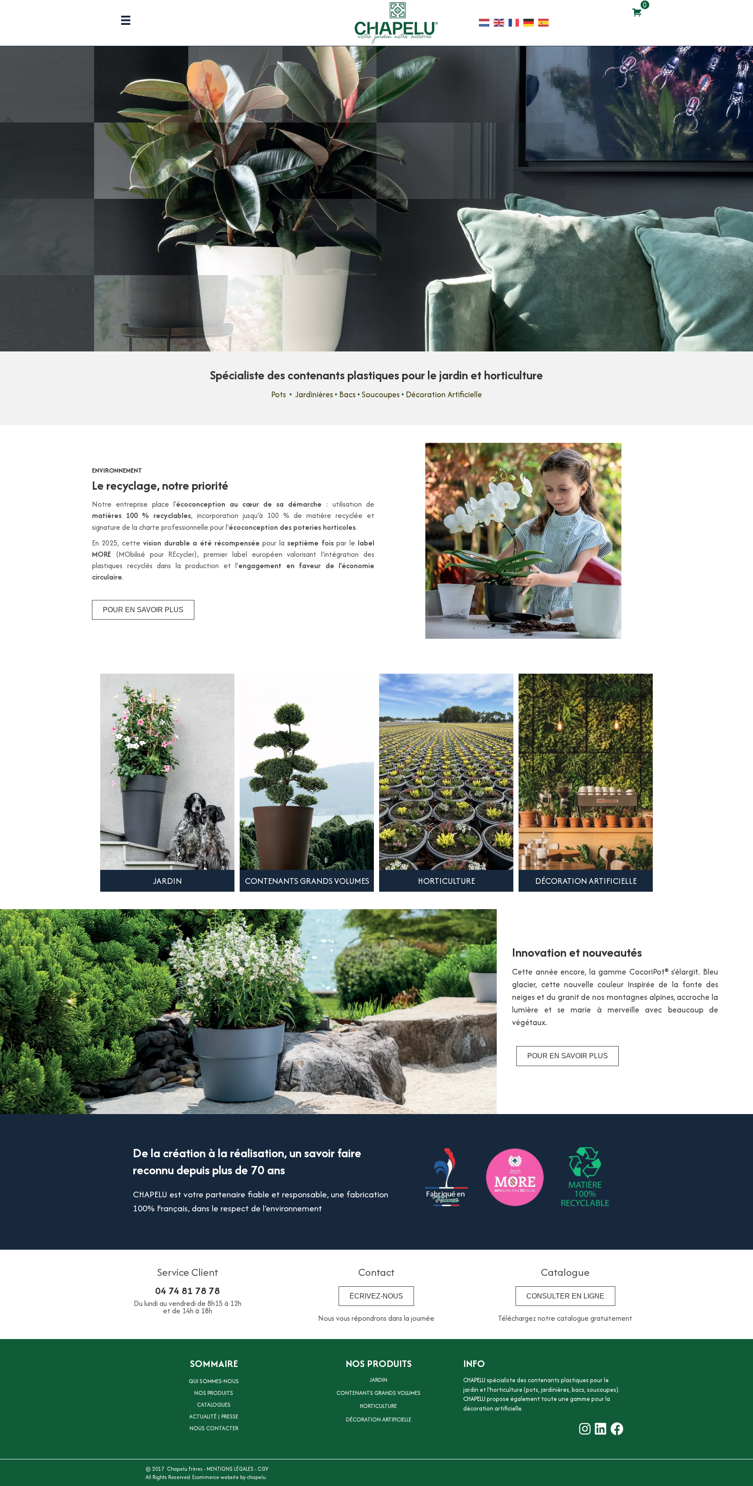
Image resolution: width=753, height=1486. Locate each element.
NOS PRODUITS (213, 1393)
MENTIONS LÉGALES (230, 1468)
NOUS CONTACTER (214, 1428)
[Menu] (125, 20)
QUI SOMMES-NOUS (214, 1381)
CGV (263, 1468)
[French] (516, 22)
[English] (501, 22)
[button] (22, 211)
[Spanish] (545, 22)
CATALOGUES (214, 1405)
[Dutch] (486, 22)
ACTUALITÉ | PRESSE (213, 1416)
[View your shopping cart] (636, 12)
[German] (530, 22)
